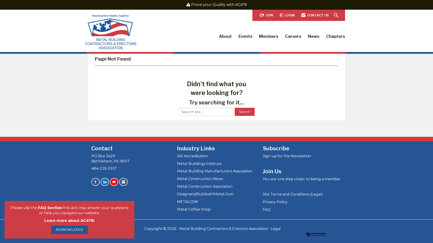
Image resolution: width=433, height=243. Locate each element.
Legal (276, 229)
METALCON (187, 202)
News (313, 36)
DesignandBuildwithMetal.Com (205, 194)
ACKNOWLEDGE (69, 230)
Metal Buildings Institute (199, 164)
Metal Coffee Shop (194, 209)
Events (245, 36)
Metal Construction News (200, 179)
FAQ (266, 209)
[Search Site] (336, 15)
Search (244, 112)
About (225, 36)
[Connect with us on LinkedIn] (105, 182)
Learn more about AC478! (69, 220)
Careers (293, 36)
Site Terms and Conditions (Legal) (293, 194)
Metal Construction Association (205, 186)
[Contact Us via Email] (123, 182)
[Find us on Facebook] (95, 182)
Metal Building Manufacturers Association (214, 171)
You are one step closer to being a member (302, 179)
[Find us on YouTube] (114, 182)
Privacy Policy (275, 202)
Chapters (335, 36)
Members (268, 36)
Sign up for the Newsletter (287, 156)
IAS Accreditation (192, 156)
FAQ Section (50, 208)
